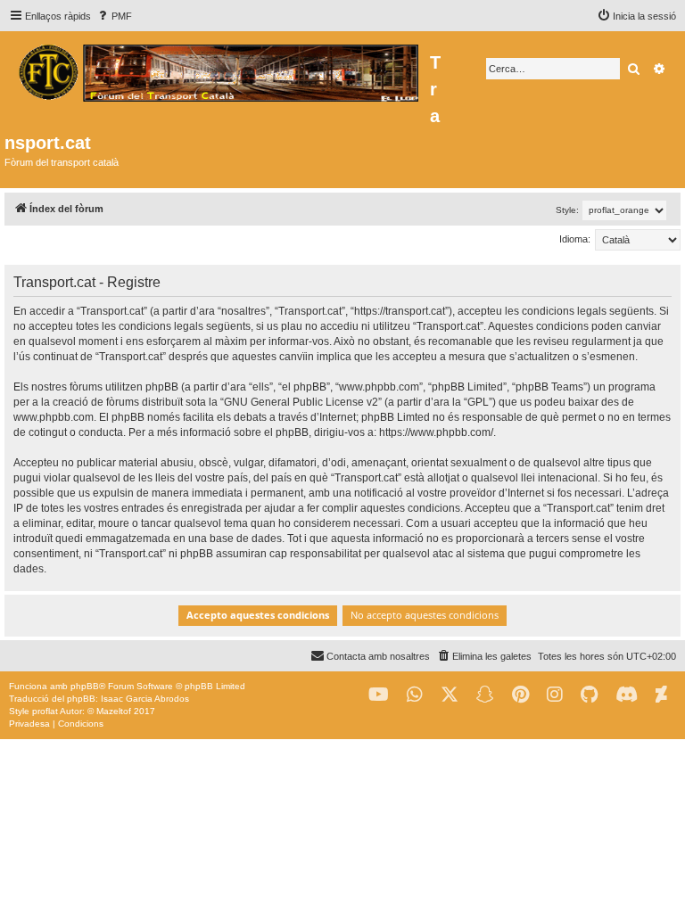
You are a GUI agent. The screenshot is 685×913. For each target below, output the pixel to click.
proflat (45, 711)
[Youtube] (378, 695)
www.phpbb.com (53, 417)
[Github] (589, 695)
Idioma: (574, 239)
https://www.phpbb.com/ (436, 432)
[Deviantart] (661, 695)
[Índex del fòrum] (217, 70)
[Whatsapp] (414, 695)
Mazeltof (113, 711)
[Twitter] (449, 695)
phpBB (84, 686)
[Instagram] (554, 695)
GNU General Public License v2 (301, 402)
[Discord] (626, 695)
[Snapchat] (485, 695)
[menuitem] (113, 16)
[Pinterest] (520, 695)
